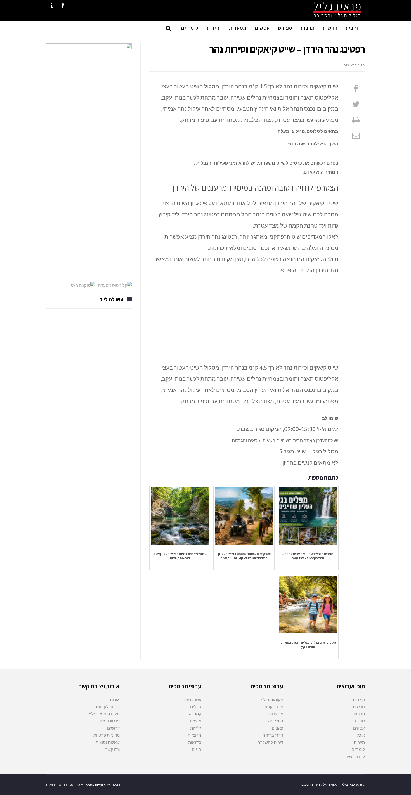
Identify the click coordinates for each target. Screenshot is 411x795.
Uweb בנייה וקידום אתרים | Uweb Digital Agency (84, 785)
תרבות (359, 713)
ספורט (359, 720)
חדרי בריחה (273, 734)
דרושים (113, 727)
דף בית (359, 699)
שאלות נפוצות (108, 742)
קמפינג (195, 713)
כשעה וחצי (298, 143)
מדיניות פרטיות (106, 734)
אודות (115, 699)
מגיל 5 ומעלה (291, 131)
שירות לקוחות (108, 706)
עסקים (359, 727)
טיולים (195, 706)
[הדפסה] (356, 119)
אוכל (361, 734)
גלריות (195, 727)
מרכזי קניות (273, 706)
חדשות (359, 706)
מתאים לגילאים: (321, 131)
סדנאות (194, 742)
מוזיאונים (193, 720)
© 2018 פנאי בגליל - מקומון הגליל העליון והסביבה (332, 785)
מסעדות (276, 713)
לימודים (358, 749)
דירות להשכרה (270, 742)
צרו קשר (112, 749)
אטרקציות (192, 699)
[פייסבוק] (356, 88)
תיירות (359, 742)
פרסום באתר (108, 720)
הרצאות (194, 734)
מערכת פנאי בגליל (104, 713)
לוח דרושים (355, 756)
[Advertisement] (243, 320)
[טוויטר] (356, 104)
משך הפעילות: (323, 143)
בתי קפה (275, 720)
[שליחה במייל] (356, 135)
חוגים (196, 749)
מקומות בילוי (272, 699)
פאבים (277, 727)
